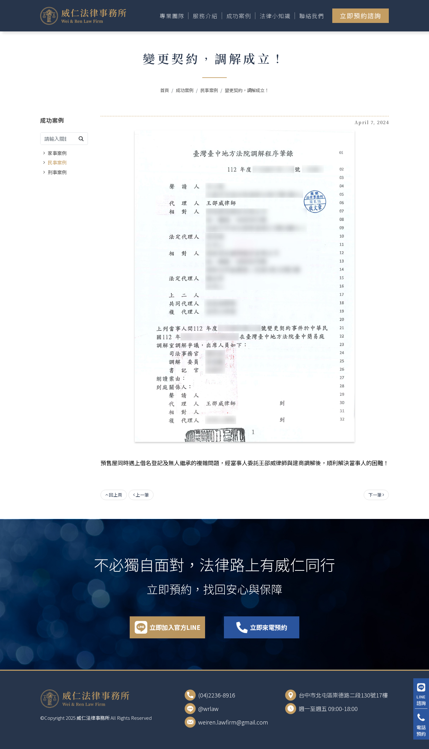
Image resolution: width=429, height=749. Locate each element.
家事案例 (57, 153)
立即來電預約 (268, 627)
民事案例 (209, 90)
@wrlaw (208, 708)
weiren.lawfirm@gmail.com (233, 722)
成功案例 (184, 90)
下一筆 (375, 495)
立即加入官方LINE (174, 627)
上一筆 (142, 495)
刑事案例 (57, 172)
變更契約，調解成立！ (247, 90)
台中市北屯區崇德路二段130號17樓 (343, 695)
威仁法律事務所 (93, 717)
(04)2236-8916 (216, 695)
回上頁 (115, 495)
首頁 (164, 90)
